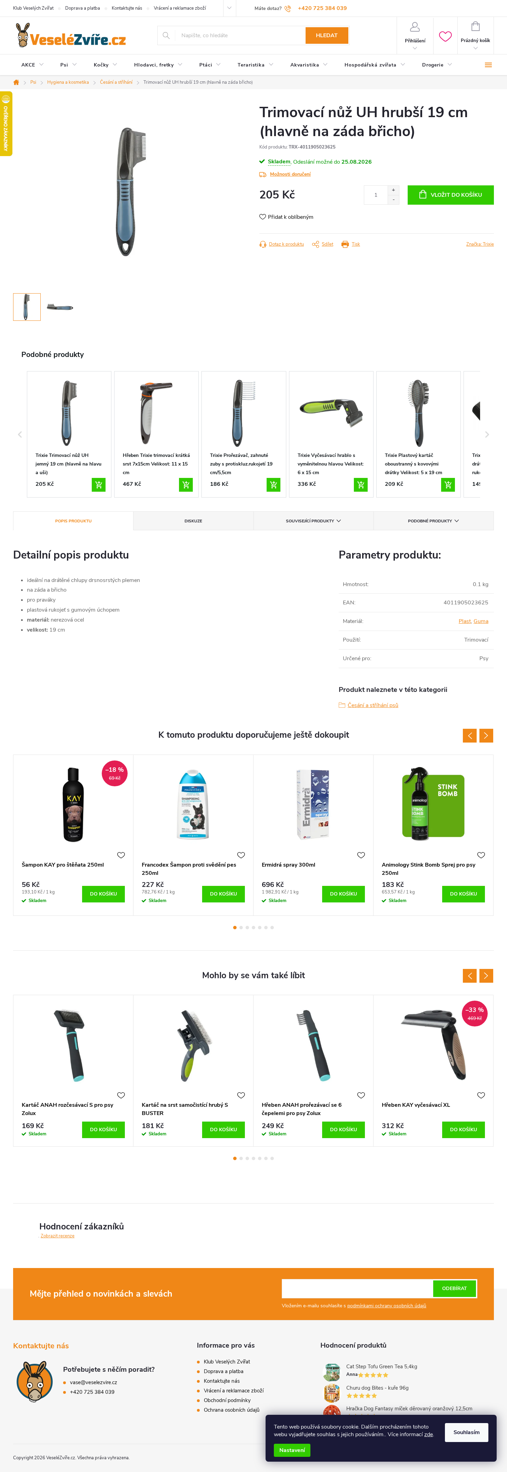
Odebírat (454, 1288)
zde (428, 1434)
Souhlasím (467, 1432)
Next (486, 736)
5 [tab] (259, 927)
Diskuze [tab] (193, 521)
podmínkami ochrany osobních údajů (386, 1305)
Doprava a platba (82, 8)
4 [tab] (253, 927)
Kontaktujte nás (127, 8)
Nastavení (292, 1450)
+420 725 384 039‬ (92, 1392)
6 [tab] (266, 927)
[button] (20, 434)
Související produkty (310, 521)
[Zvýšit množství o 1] (393, 190)
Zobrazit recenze (57, 1236)
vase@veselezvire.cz (93, 1382)
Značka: (480, 244)
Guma (481, 621)
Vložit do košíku (456, 195)
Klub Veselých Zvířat (33, 8)
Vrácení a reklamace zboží (180, 8)
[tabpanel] (73, 835)
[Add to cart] (99, 485)
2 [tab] (241, 927)
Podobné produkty (430, 521)
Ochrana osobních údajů (231, 1410)
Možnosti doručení (290, 174)
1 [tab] (235, 927)
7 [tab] (272, 927)
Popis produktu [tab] (73, 521)
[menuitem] (32, 65)
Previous (470, 736)
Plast (465, 621)
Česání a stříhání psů (373, 705)
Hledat (327, 35)
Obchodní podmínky (227, 1400)
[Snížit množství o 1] (393, 199)
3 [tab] (247, 927)
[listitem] (69, 434)
